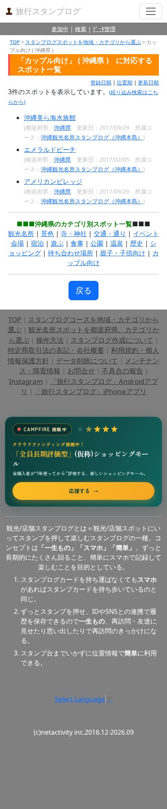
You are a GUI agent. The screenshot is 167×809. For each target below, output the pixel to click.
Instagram (26, 381)
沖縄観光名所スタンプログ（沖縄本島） (92, 137)
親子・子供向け (123, 253)
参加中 (60, 29)
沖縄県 (62, 127)
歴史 (136, 243)
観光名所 (21, 233)
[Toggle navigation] (150, 11)
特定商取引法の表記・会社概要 (56, 350)
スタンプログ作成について (112, 340)
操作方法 (50, 340)
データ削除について (87, 360)
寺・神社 (74, 233)
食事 (77, 243)
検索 (80, 29)
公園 (96, 243)
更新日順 (148, 82)
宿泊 (37, 243)
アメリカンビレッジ (53, 181)
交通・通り (110, 233)
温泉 (116, 243)
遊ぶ (57, 243)
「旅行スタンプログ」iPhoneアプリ (90, 391)
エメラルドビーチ (50, 149)
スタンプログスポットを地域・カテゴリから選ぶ (83, 42)
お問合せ (81, 370)
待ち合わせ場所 (70, 253)
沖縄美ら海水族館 (50, 117)
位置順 (125, 82)
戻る (83, 290)
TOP (15, 42)
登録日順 (100, 82)
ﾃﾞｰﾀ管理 (104, 29)
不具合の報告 (122, 370)
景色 (47, 233)
